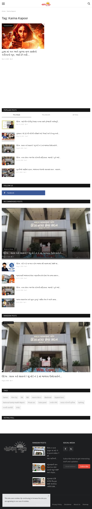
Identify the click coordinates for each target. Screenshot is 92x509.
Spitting (81, 402)
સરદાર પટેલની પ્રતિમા (67, 402)
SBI (22, 397)
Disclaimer (67, 504)
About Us (77, 504)
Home (4, 11)
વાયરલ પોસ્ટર (36, 397)
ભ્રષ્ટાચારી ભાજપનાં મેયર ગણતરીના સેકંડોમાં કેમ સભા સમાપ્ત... (38, 275)
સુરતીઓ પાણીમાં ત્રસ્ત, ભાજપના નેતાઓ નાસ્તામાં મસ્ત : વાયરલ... (39, 169)
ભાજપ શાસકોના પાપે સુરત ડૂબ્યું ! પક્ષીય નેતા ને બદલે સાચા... (36, 299)
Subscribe (84, 466)
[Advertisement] (46, 88)
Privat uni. (31, 402)
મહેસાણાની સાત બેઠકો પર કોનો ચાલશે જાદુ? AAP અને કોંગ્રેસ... (53, 468)
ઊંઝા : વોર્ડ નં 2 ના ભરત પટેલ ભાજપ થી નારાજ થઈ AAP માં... (37, 264)
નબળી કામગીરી (8, 407)
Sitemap (85, 504)
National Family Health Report (14, 402)
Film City (14, 397)
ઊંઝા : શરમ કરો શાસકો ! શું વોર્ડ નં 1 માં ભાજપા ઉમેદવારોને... (37, 145)
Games (5, 397)
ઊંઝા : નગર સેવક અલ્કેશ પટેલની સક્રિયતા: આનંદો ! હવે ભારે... (38, 157)
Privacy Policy (57, 504)
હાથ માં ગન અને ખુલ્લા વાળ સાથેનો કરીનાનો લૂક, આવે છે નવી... (19, 53)
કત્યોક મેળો (53, 402)
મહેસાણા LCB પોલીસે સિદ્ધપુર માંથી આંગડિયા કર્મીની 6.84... (52, 482)
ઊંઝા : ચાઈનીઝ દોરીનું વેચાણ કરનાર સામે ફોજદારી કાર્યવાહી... (37, 121)
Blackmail (48, 397)
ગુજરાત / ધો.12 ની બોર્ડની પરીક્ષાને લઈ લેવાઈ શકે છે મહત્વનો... (38, 133)
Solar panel (42, 402)
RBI (27, 397)
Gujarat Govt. (59, 397)
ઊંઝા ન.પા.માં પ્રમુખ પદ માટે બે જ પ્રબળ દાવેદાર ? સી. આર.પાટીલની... (53, 453)
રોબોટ (18, 407)
